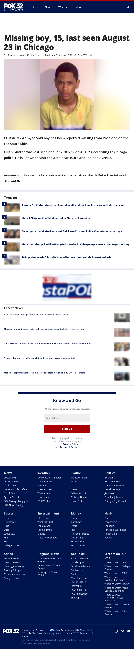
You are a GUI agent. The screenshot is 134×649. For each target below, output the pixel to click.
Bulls (6, 525)
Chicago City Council (115, 501)
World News (10, 485)
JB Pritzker (109, 493)
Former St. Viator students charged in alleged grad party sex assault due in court (73, 205)
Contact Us (77, 570)
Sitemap (75, 597)
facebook (110, 631)
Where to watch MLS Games (115, 613)
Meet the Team (79, 578)
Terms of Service (69, 447)
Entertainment (48, 513)
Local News (10, 477)
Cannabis (109, 525)
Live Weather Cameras (49, 477)
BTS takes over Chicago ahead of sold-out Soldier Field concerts (37, 314)
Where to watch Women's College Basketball (113, 597)
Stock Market (78, 545)
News (8, 473)
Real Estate (77, 537)
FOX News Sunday (13, 505)
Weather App (44, 493)
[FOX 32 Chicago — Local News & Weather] (14, 7)
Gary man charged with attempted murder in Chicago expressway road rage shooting (75, 244)
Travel (74, 481)
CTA (73, 485)
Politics (109, 473)
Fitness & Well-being (115, 529)
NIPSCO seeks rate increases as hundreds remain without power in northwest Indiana (48, 343)
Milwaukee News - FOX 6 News (49, 560)
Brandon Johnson (113, 497)
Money (76, 513)
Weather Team (45, 489)
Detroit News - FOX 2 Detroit (48, 567)
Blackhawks (10, 521)
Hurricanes (43, 497)
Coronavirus (110, 521)
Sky (6, 541)
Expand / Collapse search (128, 7)
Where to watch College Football (117, 568)
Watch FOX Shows (47, 537)
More (78, 7)
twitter (122, 631)
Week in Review (12, 562)
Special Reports (12, 497)
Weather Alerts (45, 481)
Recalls (108, 537)
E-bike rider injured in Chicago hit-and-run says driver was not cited (39, 358)
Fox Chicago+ (44, 525)
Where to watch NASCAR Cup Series (114, 578)
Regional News (48, 554)
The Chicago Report (115, 485)
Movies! (41, 533)
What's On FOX (45, 521)
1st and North (11, 558)
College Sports (11, 545)
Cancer (108, 518)
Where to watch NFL (115, 562)
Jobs (73, 529)
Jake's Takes (43, 518)
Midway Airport (79, 497)
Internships (77, 585)
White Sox (9, 533)
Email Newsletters (80, 566)
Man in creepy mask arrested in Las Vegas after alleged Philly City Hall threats (44, 372)
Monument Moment (14, 574)
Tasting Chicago (12, 570)
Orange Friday (11, 578)
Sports (9, 513)
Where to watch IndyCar (117, 583)
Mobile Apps (77, 562)
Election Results (112, 481)
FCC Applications (80, 593)
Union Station (78, 501)
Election (108, 477)
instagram (116, 631)
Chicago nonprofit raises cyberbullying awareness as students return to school (44, 329)
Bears (7, 518)
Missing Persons (34, 55)
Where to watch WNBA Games (116, 606)
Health (109, 513)
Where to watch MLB (115, 573)
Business (75, 518)
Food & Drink (44, 529)
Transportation (79, 477)
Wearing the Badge (14, 566)
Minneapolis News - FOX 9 (47, 574)
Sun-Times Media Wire (14, 55)
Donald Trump (112, 489)
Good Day (9, 493)
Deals (74, 525)
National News (12, 481)
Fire (6, 537)
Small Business (79, 541)
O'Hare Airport (78, 493)
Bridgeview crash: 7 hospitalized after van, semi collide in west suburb (66, 257)
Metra (74, 489)
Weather (43, 473)
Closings (41, 485)
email (128, 631)
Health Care (110, 533)
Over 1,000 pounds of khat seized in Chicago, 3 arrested (56, 218)
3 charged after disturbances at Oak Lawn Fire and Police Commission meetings (72, 231)
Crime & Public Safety (15, 489)
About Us (77, 554)
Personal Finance (80, 533)
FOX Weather (44, 501)
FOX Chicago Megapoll (16, 501)
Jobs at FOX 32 (79, 581)
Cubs (6, 529)
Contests (75, 574)
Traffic (76, 473)
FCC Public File (78, 589)
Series (8, 554)
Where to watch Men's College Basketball (116, 589)
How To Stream (79, 558)
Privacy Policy (70, 444)
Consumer (76, 521)
